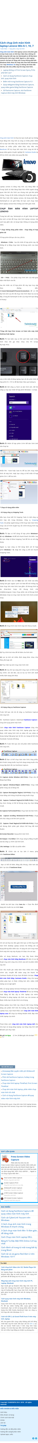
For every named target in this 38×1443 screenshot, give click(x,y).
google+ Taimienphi (36, 1438)
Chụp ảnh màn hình (7, 52)
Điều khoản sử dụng (7, 1415)
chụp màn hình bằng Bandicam (15, 959)
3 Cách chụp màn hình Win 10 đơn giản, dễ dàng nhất (19, 1232)
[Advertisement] (19, 20)
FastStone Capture (30, 720)
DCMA (2, 1420)
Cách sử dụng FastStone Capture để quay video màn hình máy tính (17, 1212)
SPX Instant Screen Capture (13, 1198)
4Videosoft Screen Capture (13, 1188)
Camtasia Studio (30, 152)
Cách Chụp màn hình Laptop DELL (16, 1237)
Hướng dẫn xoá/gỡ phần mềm (10, 1432)
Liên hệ (2, 1423)
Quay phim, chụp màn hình (17, 49)
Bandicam (3, 149)
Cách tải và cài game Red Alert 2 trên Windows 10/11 (18, 1255)
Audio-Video (4, 49)
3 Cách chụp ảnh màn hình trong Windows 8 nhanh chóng (16, 1225)
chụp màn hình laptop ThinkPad (15, 992)
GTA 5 (31, 1324)
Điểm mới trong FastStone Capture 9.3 (17, 81)
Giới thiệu (3, 1412)
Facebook (33, 1438)
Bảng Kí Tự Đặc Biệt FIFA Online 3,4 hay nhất (19, 1242)
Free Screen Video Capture (13, 1178)
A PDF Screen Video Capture (13, 1193)
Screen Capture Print (11, 1183)
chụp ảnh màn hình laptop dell (23, 1024)
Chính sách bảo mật (7, 1417)
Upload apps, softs (6, 1434)
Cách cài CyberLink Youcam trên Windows (15, 1219)
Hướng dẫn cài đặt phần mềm (10, 1429)
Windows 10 (11, 65)
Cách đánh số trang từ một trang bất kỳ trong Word (19, 1248)
